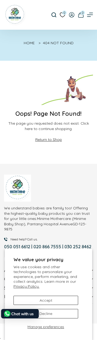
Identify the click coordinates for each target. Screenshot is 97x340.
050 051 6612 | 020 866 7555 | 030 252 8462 (47, 246)
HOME (29, 42)
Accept (46, 300)
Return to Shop (48, 139)
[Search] (53, 14)
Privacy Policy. (26, 286)
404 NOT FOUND (58, 42)
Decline (45, 313)
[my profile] (72, 15)
